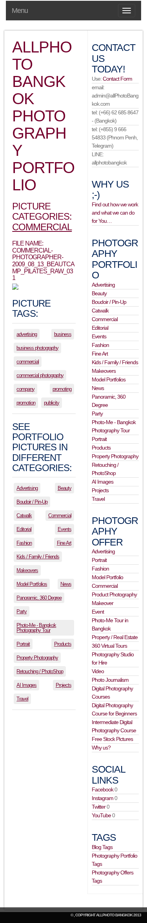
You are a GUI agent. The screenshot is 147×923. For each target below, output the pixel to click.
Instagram (102, 798)
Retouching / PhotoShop (39, 671)
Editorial (23, 529)
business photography (37, 348)
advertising (26, 334)
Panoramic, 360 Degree (39, 598)
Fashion (24, 543)
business (62, 334)
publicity (51, 403)
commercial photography (40, 375)
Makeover (102, 603)
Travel (22, 699)
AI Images (26, 685)
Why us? (101, 747)
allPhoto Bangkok (114, 915)
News (65, 584)
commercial (27, 362)
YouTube (101, 815)
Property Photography (37, 658)
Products (62, 644)
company (25, 389)
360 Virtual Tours (109, 646)
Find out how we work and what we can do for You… (115, 212)
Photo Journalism (110, 680)
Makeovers (27, 570)
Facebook (102, 789)
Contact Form (117, 79)
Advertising (27, 488)
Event (98, 612)
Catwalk (24, 515)
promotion (25, 403)
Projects (63, 685)
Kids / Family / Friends (37, 557)
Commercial (42, 227)
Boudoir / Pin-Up (31, 502)
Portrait (23, 644)
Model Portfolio (107, 577)
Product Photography (114, 594)
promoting (62, 389)
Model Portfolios (31, 584)
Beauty (64, 488)
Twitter (98, 807)
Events (64, 529)
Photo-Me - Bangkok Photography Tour (36, 627)
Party (21, 611)
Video (98, 671)
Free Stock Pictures (112, 739)
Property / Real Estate (115, 637)
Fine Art (64, 543)
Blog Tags (102, 847)
